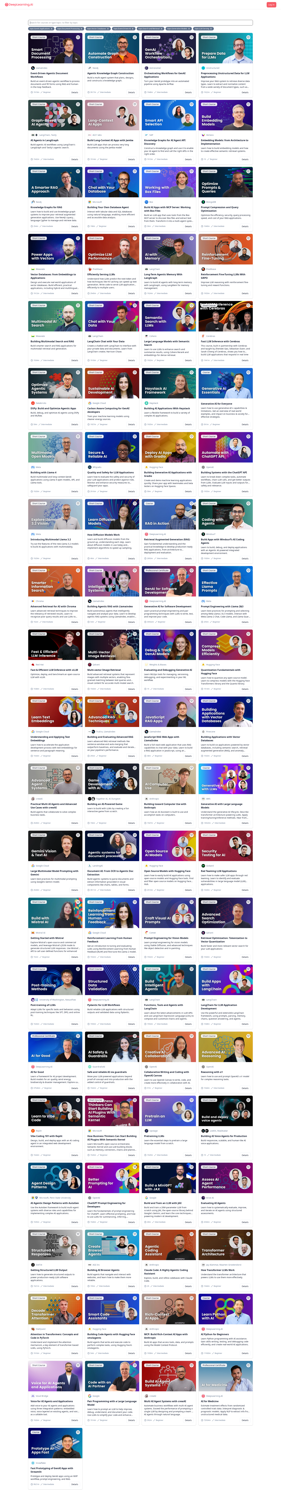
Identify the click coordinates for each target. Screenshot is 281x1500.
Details (74, 92)
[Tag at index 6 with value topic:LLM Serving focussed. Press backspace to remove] (211, 29)
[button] (78, 37)
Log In (271, 4)
